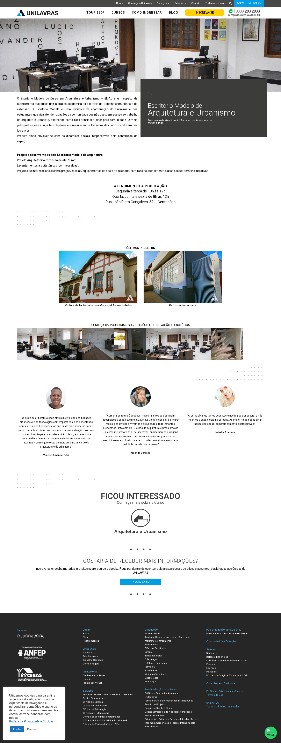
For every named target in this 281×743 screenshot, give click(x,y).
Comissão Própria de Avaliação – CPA (226, 660)
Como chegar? (91, 663)
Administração (152, 633)
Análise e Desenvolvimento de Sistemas (167, 637)
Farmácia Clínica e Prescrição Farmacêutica (169, 700)
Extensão (211, 668)
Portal (86, 633)
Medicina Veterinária (156, 674)
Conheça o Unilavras (140, 3)
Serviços (162, 3)
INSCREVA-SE (204, 12)
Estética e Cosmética (156, 663)
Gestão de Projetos (155, 704)
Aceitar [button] (17, 729)
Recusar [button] (32, 729)
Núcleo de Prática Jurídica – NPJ (101, 724)
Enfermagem (152, 659)
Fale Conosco (90, 656)
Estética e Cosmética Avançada (162, 693)
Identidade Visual (92, 683)
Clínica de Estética (93, 702)
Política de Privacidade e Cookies (31, 721)
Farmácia (150, 666)
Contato (195, 3)
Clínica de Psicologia (94, 709)
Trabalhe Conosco (93, 660)
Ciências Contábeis (155, 648)
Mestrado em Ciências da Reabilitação (227, 633)
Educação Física (154, 655)
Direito (148, 652)
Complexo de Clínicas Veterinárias (101, 716)
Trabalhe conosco (216, 3)
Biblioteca (211, 653)
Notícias (87, 652)
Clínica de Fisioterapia (95, 705)
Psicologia (150, 681)
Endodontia (151, 697)
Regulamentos (91, 641)
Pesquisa (211, 671)
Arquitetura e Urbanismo (158, 641)
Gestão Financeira (154, 715)
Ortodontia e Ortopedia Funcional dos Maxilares (170, 719)
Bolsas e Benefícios (217, 657)
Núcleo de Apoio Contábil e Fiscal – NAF (105, 720)
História (87, 679)
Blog (85, 637)
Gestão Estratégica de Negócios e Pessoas (168, 712)
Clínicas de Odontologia (96, 713)
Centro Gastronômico (94, 698)
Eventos (210, 664)
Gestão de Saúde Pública (158, 708)
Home (119, 3)
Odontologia (151, 678)
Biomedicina (152, 644)
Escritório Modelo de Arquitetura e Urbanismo (108, 694)
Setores (179, 3)
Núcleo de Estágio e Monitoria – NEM (226, 675)
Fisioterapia (151, 670)
